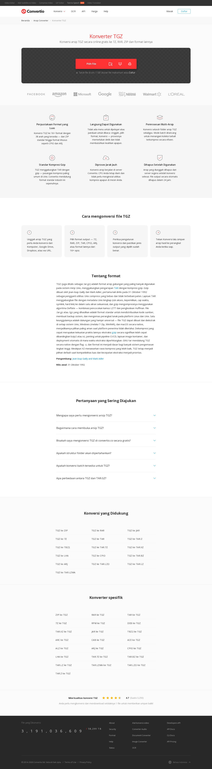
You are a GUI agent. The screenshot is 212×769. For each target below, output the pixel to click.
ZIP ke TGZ (62, 614)
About (112, 723)
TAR (116, 288)
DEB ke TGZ (134, 623)
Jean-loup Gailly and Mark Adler (88, 358)
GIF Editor (60, 3)
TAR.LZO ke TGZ (136, 665)
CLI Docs (171, 735)
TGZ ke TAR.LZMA (65, 572)
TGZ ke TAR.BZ (135, 555)
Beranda (25, 20)
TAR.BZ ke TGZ (135, 656)
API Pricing (171, 741)
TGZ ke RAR (98, 530)
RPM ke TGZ (98, 623)
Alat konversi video (140, 723)
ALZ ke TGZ (62, 648)
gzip (114, 332)
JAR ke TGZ (98, 631)
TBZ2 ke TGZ (134, 631)
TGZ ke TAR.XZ (135, 547)
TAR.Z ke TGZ (63, 673)
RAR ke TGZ (98, 614)
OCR (73, 11)
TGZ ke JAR (133, 530)
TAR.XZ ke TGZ (64, 631)
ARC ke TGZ (62, 639)
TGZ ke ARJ (62, 564)
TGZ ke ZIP (62, 530)
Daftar (184, 11)
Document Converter (141, 735)
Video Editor (10, 3)
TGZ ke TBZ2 (63, 547)
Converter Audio (139, 729)
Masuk (169, 11)
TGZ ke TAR (98, 538)
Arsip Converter (41, 20)
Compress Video (46, 3)
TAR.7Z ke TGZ (100, 656)
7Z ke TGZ (61, 623)
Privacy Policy (85, 762)
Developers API (173, 723)
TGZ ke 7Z (61, 538)
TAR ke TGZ (133, 614)
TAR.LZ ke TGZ (64, 665)
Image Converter (139, 741)
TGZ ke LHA (62, 555)
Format (112, 735)
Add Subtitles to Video (27, 3)
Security (112, 729)
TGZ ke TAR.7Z (100, 547)
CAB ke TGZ (98, 639)
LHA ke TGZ (62, 656)
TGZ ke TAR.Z (134, 538)
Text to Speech (73, 3)
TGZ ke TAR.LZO (101, 564)
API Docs (171, 729)
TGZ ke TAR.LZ (135, 564)
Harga (94, 11)
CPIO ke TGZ (134, 648)
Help (106, 11)
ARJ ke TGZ (98, 648)
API (83, 11)
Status (111, 747)
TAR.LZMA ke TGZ (101, 665)
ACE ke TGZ (133, 639)
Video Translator (94, 3)
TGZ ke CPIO (99, 555)
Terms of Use (70, 762)
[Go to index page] (32, 10)
